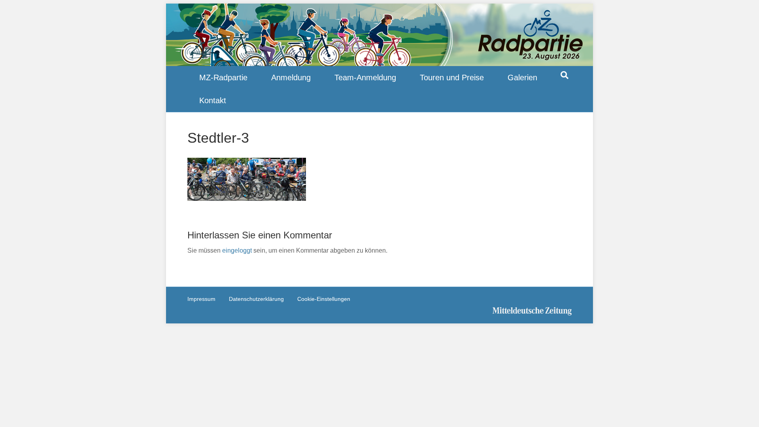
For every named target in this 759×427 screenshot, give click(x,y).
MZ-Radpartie (223, 77)
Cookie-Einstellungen (323, 299)
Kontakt (212, 100)
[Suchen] (564, 75)
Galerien (522, 77)
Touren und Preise (452, 77)
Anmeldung (291, 77)
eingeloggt (237, 250)
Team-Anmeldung (365, 77)
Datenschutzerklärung (256, 299)
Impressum (201, 299)
